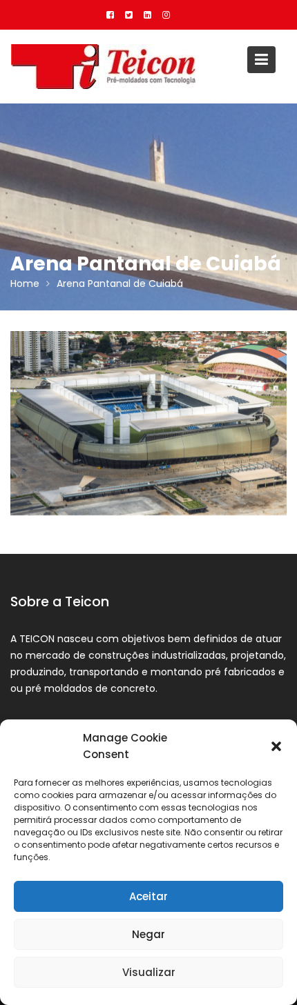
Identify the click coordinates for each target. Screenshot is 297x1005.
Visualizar (148, 972)
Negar (148, 934)
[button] (276, 746)
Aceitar (148, 896)
